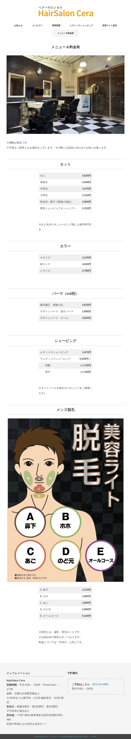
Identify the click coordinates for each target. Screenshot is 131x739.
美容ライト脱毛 (109, 25)
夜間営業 (56, 25)
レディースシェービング (81, 25)
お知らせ (18, 25)
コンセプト (37, 25)
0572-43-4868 (100, 684)
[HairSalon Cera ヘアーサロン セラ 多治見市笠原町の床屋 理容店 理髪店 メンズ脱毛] (65, 7)
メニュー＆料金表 (65, 33)
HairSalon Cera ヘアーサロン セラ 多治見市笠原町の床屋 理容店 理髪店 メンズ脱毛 (66, 736)
